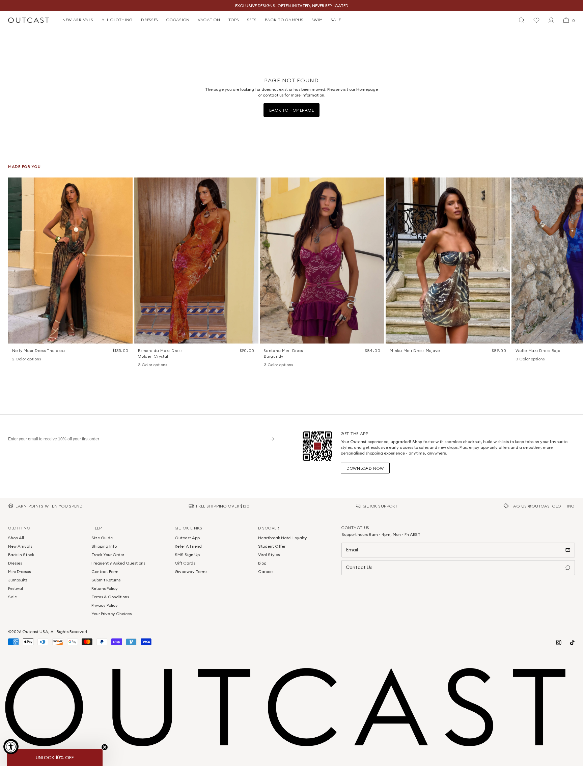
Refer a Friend (188, 546)
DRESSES (149, 19)
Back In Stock (21, 554)
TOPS (233, 19)
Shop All (16, 537)
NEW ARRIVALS (77, 19)
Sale (12, 596)
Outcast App (187, 537)
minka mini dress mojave (415, 350)
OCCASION (178, 19)
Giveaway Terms (191, 571)
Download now (365, 468)
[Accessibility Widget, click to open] (11, 746)
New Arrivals (20, 546)
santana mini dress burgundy (283, 353)
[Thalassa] (15, 359)
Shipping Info (104, 546)
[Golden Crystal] (159, 365)
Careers (265, 571)
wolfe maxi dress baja (538, 350)
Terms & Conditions (110, 596)
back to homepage (291, 110)
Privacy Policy (104, 605)
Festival (15, 588)
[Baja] (519, 359)
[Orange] (276, 365)
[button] (125, 185)
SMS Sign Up (187, 554)
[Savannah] (527, 359)
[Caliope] (141, 365)
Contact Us (359, 567)
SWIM (317, 19)
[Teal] (284, 365)
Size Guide (102, 537)
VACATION (209, 19)
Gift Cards (185, 563)
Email (352, 550)
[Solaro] (536, 359)
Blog (262, 563)
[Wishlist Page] (536, 20)
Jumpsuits (17, 579)
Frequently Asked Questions (118, 563)
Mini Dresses (19, 571)
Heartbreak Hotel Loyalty (282, 537)
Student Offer (271, 546)
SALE (336, 19)
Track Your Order (107, 554)
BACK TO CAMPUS (284, 19)
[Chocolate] (150, 365)
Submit (270, 438)
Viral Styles (269, 554)
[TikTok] (572, 642)
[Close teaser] (104, 747)
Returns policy (104, 588)
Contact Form (104, 571)
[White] (24, 359)
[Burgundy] (267, 365)
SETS (252, 19)
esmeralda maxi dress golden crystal (160, 353)
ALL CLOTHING (117, 19)
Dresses (15, 563)
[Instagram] (558, 642)
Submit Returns (105, 579)
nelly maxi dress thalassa (38, 350)
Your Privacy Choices (111, 613)
